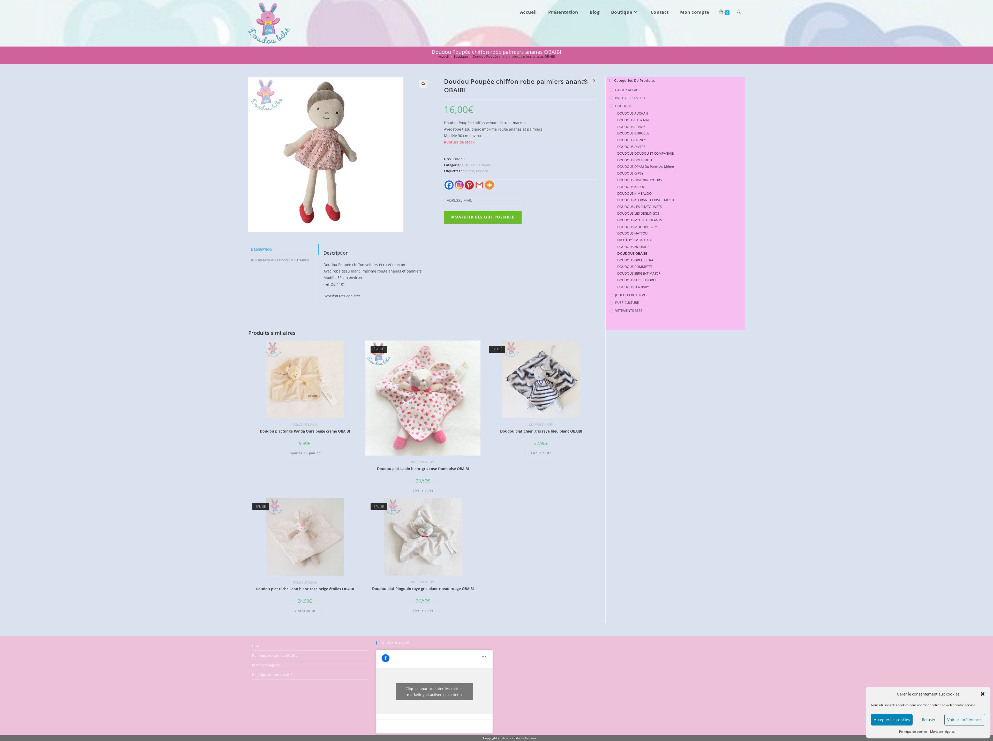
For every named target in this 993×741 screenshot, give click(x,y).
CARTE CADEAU (626, 90)
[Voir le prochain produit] (594, 80)
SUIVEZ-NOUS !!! (395, 642)
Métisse (469, 171)
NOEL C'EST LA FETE (630, 97)
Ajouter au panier (305, 453)
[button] (982, 694)
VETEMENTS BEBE (628, 310)
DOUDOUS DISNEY (631, 140)
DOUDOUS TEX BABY (633, 286)
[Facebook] (449, 185)
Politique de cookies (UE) (273, 674)
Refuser (928, 719)
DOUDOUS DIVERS (631, 146)
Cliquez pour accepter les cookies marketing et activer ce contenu (434, 691)
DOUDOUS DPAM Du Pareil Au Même (645, 166)
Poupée (482, 171)
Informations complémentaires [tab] (280, 260)
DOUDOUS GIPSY (630, 173)
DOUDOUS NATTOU (632, 233)
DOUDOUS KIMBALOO (634, 193)
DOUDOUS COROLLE (633, 133)
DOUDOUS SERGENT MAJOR (638, 273)
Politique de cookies (913, 731)
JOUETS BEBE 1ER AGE (631, 294)
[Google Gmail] (479, 185)
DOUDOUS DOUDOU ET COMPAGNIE (645, 153)
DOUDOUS (623, 105)
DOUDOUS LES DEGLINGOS (638, 213)
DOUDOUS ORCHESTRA (635, 260)
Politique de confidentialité (275, 655)
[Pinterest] (469, 185)
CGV (255, 646)
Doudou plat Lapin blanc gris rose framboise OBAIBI (423, 468)
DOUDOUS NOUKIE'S (633, 246)
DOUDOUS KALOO (631, 186)
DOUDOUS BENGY (631, 126)
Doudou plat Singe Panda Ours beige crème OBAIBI (305, 431)
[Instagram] (459, 185)
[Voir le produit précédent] (585, 80)
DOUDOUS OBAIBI (476, 165)
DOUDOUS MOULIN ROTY (637, 226)
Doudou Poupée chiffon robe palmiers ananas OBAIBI (514, 56)
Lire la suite (423, 490)
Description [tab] (261, 249)
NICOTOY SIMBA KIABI (634, 240)
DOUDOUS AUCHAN (632, 113)
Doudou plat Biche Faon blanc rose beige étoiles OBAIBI (305, 588)
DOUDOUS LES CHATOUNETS (639, 206)
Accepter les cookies (892, 719)
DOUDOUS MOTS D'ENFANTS (639, 220)
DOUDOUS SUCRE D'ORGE (637, 280)
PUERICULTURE (627, 302)
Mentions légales (942, 731)
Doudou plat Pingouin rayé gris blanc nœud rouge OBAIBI (423, 588)
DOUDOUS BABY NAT (633, 120)
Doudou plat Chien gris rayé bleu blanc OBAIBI (541, 431)
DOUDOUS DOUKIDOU (634, 160)
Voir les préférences (964, 719)
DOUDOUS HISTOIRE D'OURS (639, 180)
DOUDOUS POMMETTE (634, 266)
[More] (489, 185)
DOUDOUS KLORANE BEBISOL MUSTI (645, 200)
